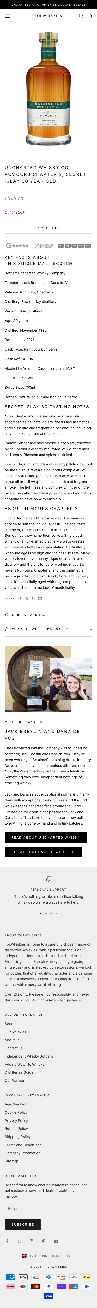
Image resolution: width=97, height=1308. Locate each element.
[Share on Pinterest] (33, 598)
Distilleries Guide (19, 1072)
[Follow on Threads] (43, 1241)
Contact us (14, 1048)
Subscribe (23, 1224)
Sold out (48, 228)
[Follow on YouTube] (56, 1241)
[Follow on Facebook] (7, 1241)
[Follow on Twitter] (19, 1241)
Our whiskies (15, 1032)
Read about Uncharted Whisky (46, 837)
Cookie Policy (16, 1112)
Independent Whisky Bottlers (29, 1056)
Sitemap (11, 1161)
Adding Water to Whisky (24, 1064)
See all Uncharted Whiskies (43, 852)
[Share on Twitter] (27, 598)
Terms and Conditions (23, 1145)
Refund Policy (16, 1128)
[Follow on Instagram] (31, 1241)
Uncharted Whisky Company (41, 273)
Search (10, 1024)
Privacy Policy (16, 1120)
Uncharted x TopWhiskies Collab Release (49, 4)
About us (12, 1040)
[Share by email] (40, 598)
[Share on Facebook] (20, 598)
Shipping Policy (18, 1136)
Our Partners (15, 1080)
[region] (48, 891)
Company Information (22, 1153)
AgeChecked (15, 1104)
